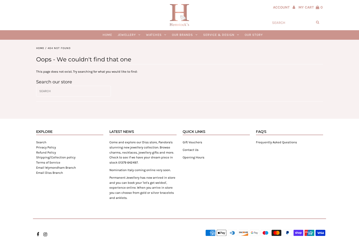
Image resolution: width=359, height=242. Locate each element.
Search (41, 142)
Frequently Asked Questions (276, 142)
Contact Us (191, 150)
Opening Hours (193, 157)
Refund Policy (46, 152)
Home (107, 35)
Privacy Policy (46, 147)
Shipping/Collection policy (55, 157)
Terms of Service (48, 162)
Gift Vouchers (192, 142)
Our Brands (182, 35)
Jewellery (127, 35)
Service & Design (218, 35)
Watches (154, 35)
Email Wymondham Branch (56, 167)
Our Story (254, 35)
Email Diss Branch (49, 172)
